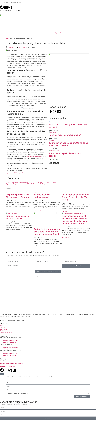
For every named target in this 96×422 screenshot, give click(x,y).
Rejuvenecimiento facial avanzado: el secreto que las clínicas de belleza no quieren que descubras (74, 220)
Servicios (39, 33)
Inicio (32, 33)
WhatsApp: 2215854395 (10, 347)
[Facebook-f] (50, 111)
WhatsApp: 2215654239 (10, 340)
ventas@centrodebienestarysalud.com (11, 363)
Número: (5, 349)
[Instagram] (10, 7)
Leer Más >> (9, 209)
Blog (56, 33)
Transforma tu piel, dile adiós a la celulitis (65, 154)
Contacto (62, 33)
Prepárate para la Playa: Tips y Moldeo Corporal (68, 125)
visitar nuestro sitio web (33, 156)
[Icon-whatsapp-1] (6, 370)
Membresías (48, 33)
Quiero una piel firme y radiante (16, 173)
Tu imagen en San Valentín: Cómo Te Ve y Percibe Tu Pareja (68, 144)
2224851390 (12, 349)
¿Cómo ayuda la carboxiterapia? (65, 135)
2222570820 (12, 355)
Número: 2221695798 (9, 342)
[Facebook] (2, 7)
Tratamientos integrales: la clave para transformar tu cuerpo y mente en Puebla (47, 232)
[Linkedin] (6, 7)
